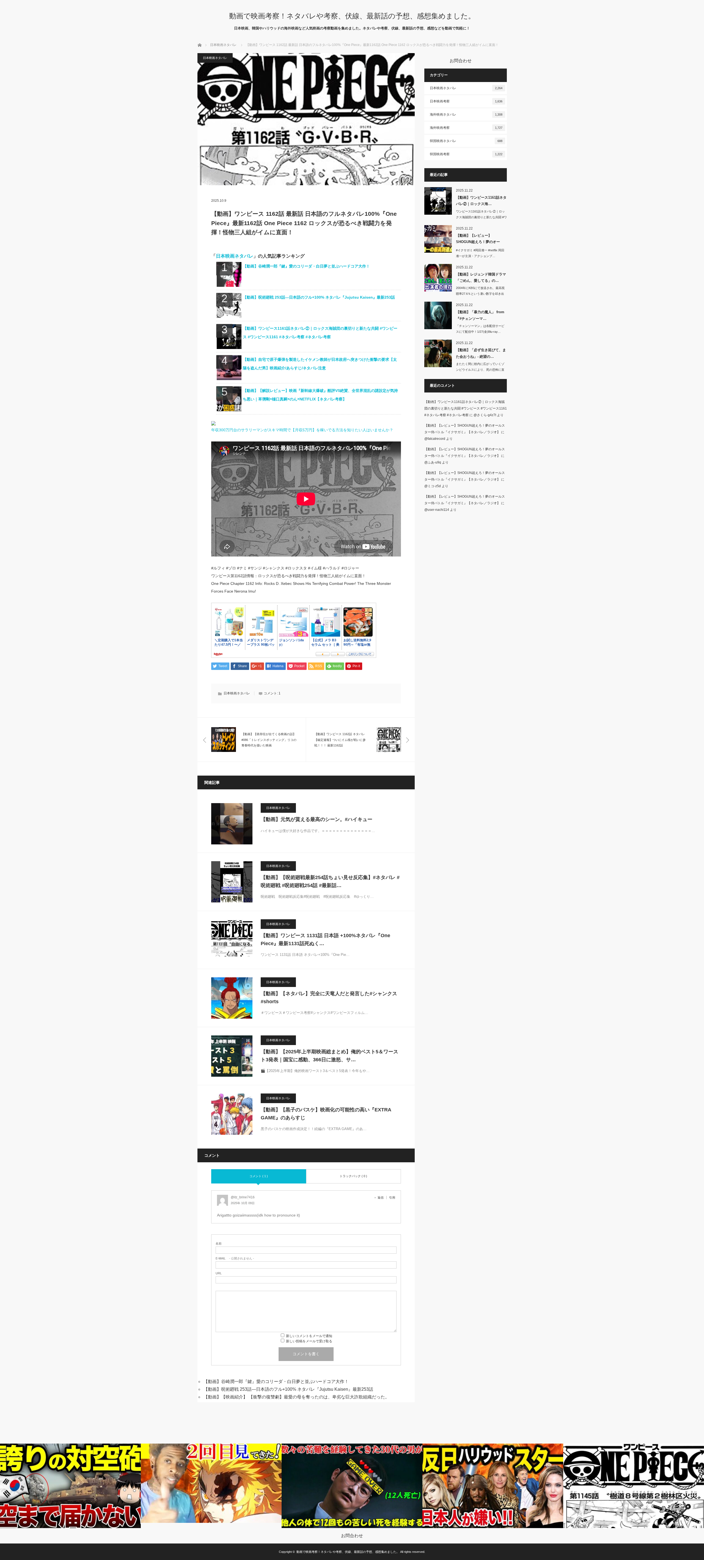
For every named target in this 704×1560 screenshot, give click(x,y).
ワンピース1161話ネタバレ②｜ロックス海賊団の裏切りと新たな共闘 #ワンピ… (481, 217)
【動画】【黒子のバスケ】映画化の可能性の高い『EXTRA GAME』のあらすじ (326, 1113)
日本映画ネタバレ (223, 45)
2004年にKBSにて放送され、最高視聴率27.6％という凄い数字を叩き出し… (480, 293)
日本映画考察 (466, 101)
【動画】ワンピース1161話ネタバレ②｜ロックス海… (481, 200)
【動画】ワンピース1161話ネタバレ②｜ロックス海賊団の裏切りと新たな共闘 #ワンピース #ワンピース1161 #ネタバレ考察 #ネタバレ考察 (465, 408)
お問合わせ (352, 1536)
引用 (392, 1197)
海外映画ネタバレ (466, 114)
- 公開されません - (235, 1258)
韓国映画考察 (466, 154)
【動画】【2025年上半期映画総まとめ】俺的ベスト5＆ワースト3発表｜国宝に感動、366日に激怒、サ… (329, 1055)
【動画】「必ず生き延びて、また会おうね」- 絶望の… (481, 353)
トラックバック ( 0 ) (353, 1176)
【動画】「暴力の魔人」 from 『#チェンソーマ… (480, 315)
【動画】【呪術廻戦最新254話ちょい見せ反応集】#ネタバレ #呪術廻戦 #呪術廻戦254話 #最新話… (330, 881)
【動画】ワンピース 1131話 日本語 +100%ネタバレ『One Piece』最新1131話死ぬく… (325, 939)
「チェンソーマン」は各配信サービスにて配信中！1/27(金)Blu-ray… (480, 328)
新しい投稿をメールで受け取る (309, 1341)
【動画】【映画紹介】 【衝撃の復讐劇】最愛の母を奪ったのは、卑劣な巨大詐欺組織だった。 (296, 1397)
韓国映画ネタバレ (466, 141)
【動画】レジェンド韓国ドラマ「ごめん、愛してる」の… (481, 277)
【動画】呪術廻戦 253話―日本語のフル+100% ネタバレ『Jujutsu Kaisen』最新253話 (319, 297)
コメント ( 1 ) (258, 1176)
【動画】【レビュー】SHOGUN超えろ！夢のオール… (478, 239)
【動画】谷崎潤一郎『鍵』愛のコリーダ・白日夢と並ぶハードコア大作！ (306, 266)
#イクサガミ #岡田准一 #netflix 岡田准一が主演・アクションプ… (480, 253)
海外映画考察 (466, 128)
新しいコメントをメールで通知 (309, 1336)
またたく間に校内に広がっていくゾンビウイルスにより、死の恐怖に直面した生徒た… (480, 369)
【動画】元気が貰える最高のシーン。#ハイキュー (316, 819)
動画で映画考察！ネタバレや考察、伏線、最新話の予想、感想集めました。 (352, 16)
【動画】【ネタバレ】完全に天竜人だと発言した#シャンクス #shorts (329, 997)
